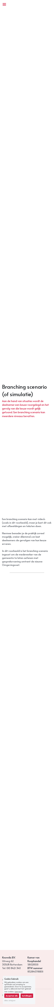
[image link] (27, 4)
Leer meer (19, 991)
